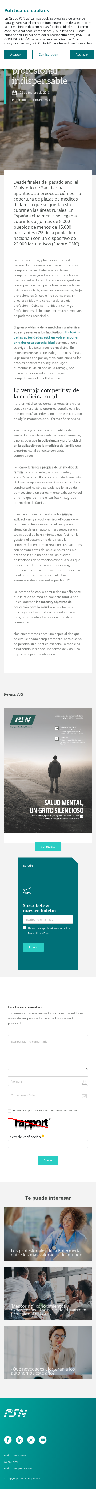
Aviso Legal (11, 1462)
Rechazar (82, 54)
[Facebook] (8, 1440)
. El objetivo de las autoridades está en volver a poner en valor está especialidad (47, 337)
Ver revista (48, 847)
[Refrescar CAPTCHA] (50, 1119)
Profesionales (17, 1213)
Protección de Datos (39, 933)
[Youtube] (43, 1440)
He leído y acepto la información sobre (45, 1110)
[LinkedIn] (19, 1440)
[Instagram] (31, 1440)
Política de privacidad (18, 1468)
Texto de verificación (25, 1136)
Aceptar (15, 54)
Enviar (33, 947)
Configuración (48, 54)
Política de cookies (16, 1455)
